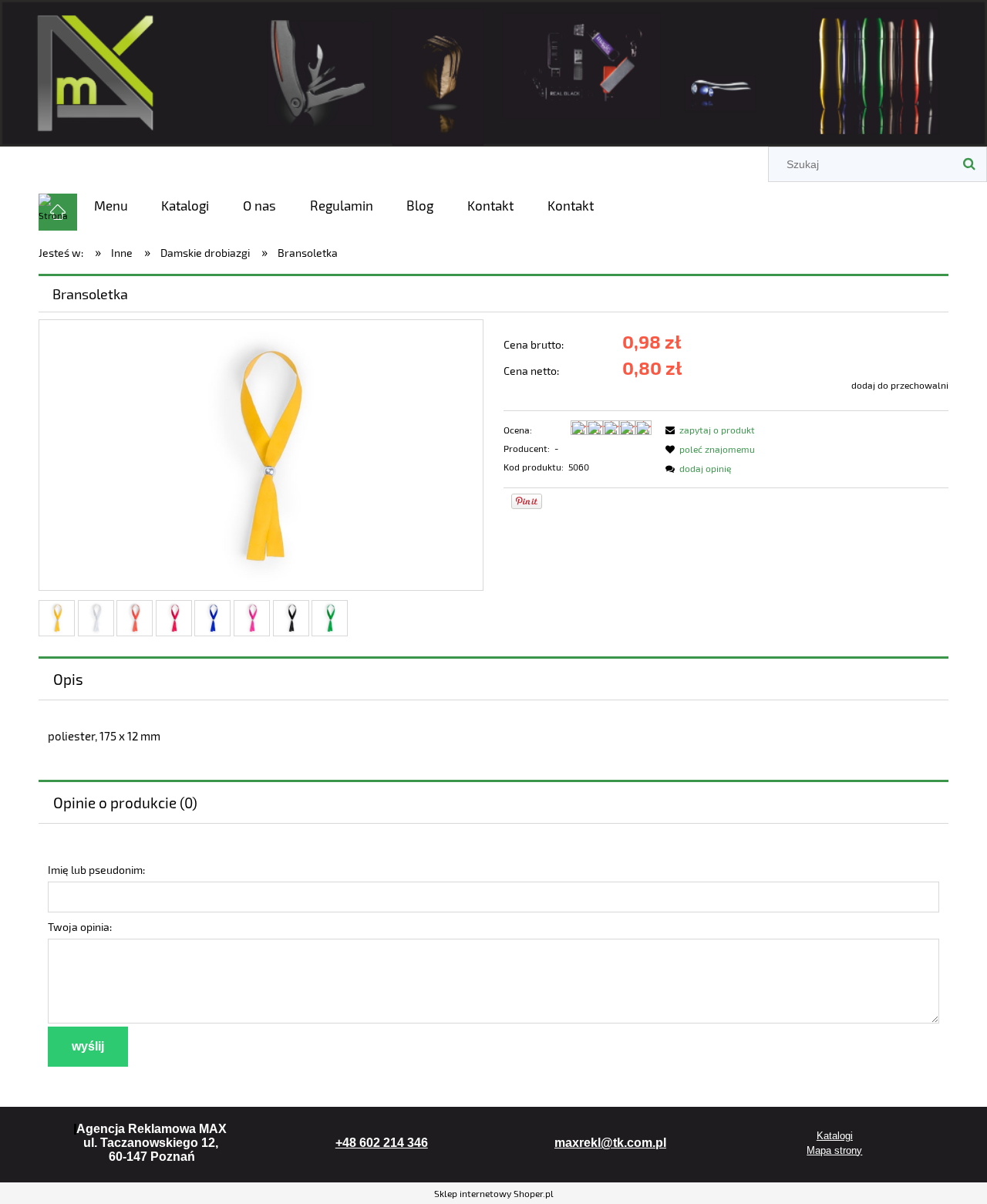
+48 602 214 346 (381, 1142)
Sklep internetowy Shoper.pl (494, 1193)
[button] (708, 429)
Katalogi (835, 1136)
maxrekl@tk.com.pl (610, 1142)
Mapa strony (834, 1150)
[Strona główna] (493, 70)
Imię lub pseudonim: (96, 869)
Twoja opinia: (80, 926)
